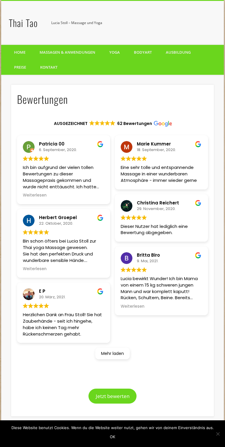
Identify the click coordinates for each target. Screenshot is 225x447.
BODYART (143, 52)
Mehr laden (112, 353)
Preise (20, 67)
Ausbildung (178, 52)
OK (112, 436)
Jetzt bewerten (112, 396)
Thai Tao (23, 23)
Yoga (114, 52)
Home (19, 52)
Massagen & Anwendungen (67, 52)
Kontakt (48, 67)
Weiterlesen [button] (35, 195)
